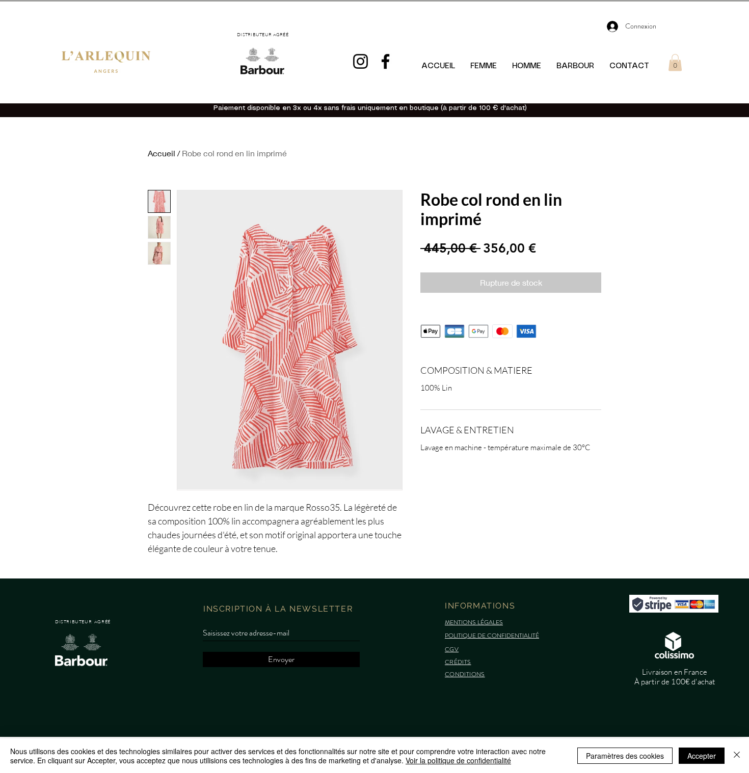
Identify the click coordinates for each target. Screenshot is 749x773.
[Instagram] (360, 61)
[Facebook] (385, 61)
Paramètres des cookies (625, 756)
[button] (675, 62)
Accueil (161, 153)
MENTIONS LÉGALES (474, 622)
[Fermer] (737, 756)
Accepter (701, 756)
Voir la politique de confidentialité (458, 760)
